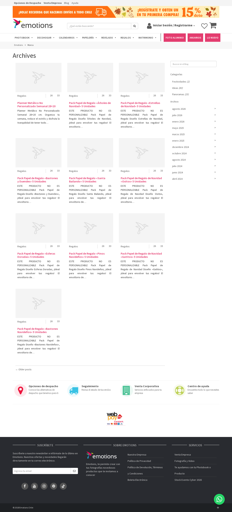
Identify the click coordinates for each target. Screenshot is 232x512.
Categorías (176, 74)
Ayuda (75, 3)
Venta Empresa (53, 3)
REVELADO (107, 37)
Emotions (101, 455)
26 (51, 95)
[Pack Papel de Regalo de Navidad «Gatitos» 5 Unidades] (142, 228)
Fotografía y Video (184, 461)
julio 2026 (177, 115)
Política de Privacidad (139, 461)
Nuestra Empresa (137, 454)
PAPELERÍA (88, 37)
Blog (66, 3)
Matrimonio (145, 37)
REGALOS (126, 37)
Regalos (21, 95)
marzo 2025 (178, 134)
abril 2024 (177, 178)
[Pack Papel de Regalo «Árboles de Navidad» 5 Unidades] (90, 77)
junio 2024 (177, 172)
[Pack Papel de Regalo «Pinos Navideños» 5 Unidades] (90, 228)
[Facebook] (24, 486)
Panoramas (180, 94)
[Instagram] (44, 486)
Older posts (23, 369)
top (217, 507)
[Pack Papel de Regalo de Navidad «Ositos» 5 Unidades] (142, 152)
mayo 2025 (178, 128)
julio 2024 (177, 166)
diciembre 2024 (180, 147)
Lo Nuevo (212, 37)
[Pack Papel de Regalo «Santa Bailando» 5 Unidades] (90, 152)
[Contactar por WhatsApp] (219, 499)
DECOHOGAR (44, 37)
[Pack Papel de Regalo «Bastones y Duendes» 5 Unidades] (38, 152)
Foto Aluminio (175, 37)
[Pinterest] (53, 486)
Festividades (181, 81)
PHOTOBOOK (22, 37)
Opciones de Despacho (27, 3)
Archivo (174, 101)
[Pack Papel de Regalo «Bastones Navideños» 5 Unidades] (38, 303)
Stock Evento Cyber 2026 (188, 479)
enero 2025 (178, 140)
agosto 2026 (179, 108)
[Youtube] (34, 486)
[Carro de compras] (212, 27)
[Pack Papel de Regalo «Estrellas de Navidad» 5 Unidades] (142, 77)
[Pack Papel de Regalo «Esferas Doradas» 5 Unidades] (38, 228)
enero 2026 (178, 121)
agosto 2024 (179, 159)
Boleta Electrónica (137, 479)
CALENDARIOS (66, 37)
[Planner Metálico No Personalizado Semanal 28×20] (38, 77)
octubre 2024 (179, 153)
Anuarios (195, 37)
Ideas (177, 88)
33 (58, 95)
